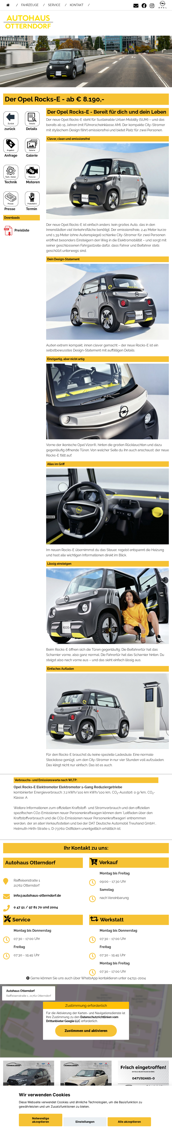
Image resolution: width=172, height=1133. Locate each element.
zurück (9, 129)
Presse (9, 209)
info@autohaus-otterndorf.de (37, 896)
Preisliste (21, 230)
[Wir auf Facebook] (144, 5)
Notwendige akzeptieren (40, 1120)
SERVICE (54, 5)
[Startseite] (162, 5)
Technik (10, 182)
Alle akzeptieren (129, 1121)
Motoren (33, 182)
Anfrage (10, 155)
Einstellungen (85, 1121)
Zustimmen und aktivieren (86, 1030)
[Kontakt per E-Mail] (135, 5)
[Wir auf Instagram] (152, 5)
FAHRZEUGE (30, 5)
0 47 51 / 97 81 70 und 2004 (36, 907)
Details (31, 129)
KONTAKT (76, 5)
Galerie (32, 155)
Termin (31, 209)
